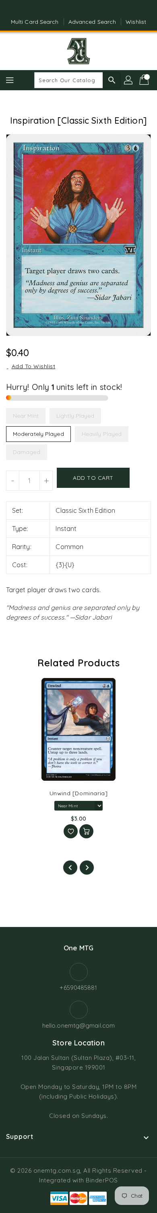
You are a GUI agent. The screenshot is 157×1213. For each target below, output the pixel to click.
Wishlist (136, 21)
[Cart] (145, 80)
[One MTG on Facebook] (71, 9)
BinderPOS (102, 1180)
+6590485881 (78, 987)
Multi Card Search (35, 21)
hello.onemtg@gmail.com (78, 1025)
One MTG (78, 947)
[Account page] (129, 80)
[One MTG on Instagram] (86, 9)
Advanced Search (92, 21)
